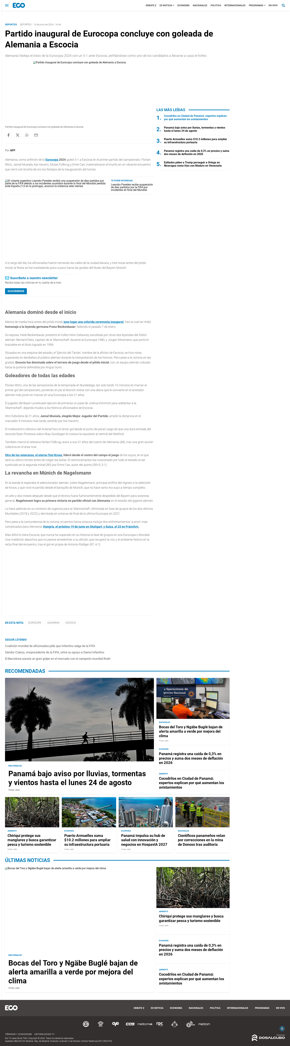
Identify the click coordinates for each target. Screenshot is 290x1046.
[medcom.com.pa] (204, 1026)
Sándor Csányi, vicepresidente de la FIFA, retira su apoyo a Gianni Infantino (54, 652)
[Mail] (36, 135)
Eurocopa (52, 159)
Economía (183, 5)
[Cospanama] (130, 1026)
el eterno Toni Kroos (48, 455)
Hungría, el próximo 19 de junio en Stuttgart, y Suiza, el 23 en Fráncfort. (91, 526)
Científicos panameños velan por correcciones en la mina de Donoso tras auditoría (201, 839)
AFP (12, 150)
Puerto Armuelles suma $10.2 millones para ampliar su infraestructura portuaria (195, 141)
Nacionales (200, 5)
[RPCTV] (100, 1026)
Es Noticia (166, 5)
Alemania (53, 622)
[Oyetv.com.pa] (115, 1026)
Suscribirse (16, 291)
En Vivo (273, 5)
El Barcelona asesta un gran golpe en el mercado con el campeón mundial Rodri (57, 658)
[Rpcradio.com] (159, 1026)
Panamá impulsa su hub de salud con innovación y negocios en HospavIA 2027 (144, 839)
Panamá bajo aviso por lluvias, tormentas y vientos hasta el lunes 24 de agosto (194, 129)
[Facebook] (8, 135)
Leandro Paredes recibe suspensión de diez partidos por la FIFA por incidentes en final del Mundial (132, 187)
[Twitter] (17, 135)
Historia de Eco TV (44, 1034)
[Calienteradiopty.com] (174, 1026)
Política (216, 5)
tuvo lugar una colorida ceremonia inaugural (93, 322)
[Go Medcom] (145, 1026)
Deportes (25, 24)
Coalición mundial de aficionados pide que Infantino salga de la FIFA (50, 646)
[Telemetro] (86, 1026)
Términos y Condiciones (18, 1034)
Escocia (71, 622)
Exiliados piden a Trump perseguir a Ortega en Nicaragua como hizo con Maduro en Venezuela (193, 164)
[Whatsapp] (27, 135)
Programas (256, 5)
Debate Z (151, 5)
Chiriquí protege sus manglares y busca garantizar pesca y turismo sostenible (32, 839)
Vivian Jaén (14, 790)
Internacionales (235, 5)
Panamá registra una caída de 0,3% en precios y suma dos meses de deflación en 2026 (196, 152)
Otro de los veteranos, (20, 455)
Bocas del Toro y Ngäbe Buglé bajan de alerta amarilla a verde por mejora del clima (191, 731)
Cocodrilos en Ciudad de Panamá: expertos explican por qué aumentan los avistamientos (195, 117)
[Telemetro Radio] (189, 1026)
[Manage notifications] (282, 1028)
